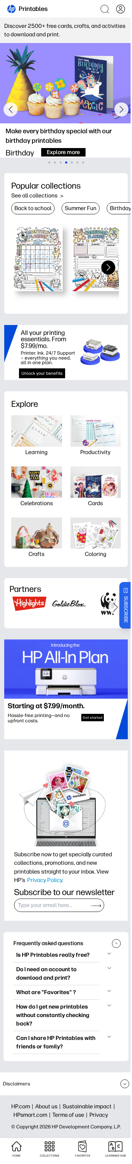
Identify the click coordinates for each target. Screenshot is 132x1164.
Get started (92, 717)
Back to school (32, 208)
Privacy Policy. (45, 879)
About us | (49, 1106)
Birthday (120, 208)
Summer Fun (80, 208)
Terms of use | (70, 1114)
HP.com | (23, 1106)
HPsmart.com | (32, 1114)
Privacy (98, 1114)
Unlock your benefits (42, 373)
